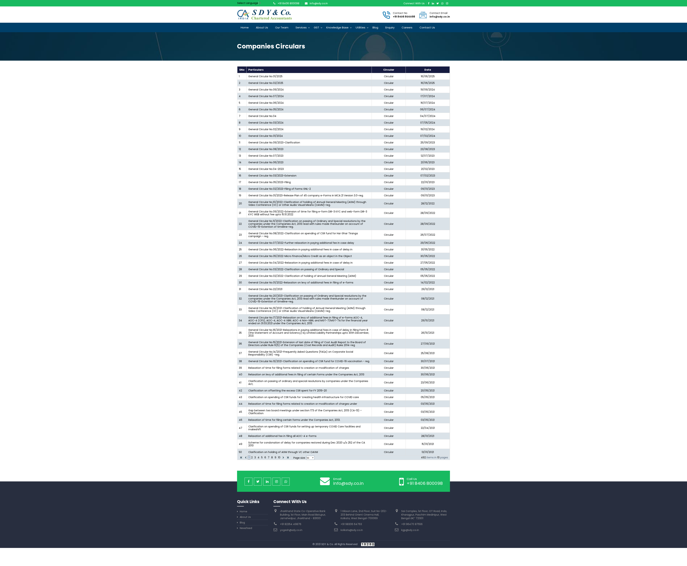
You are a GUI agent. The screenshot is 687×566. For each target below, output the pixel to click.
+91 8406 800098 (288, 3)
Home (245, 27)
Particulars (256, 70)
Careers (407, 27)
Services (301, 27)
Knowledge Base (337, 27)
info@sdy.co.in (319, 3)
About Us (262, 27)
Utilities (360, 27)
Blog (375, 27)
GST (316, 27)
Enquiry (389, 27)
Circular (388, 70)
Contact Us (427, 27)
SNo (242, 70)
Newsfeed (246, 528)
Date (427, 70)
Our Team (281, 27)
